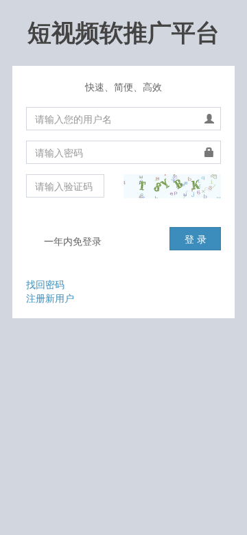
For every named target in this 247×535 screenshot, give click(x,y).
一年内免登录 (71, 241)
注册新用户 (50, 298)
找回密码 (45, 284)
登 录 (196, 239)
